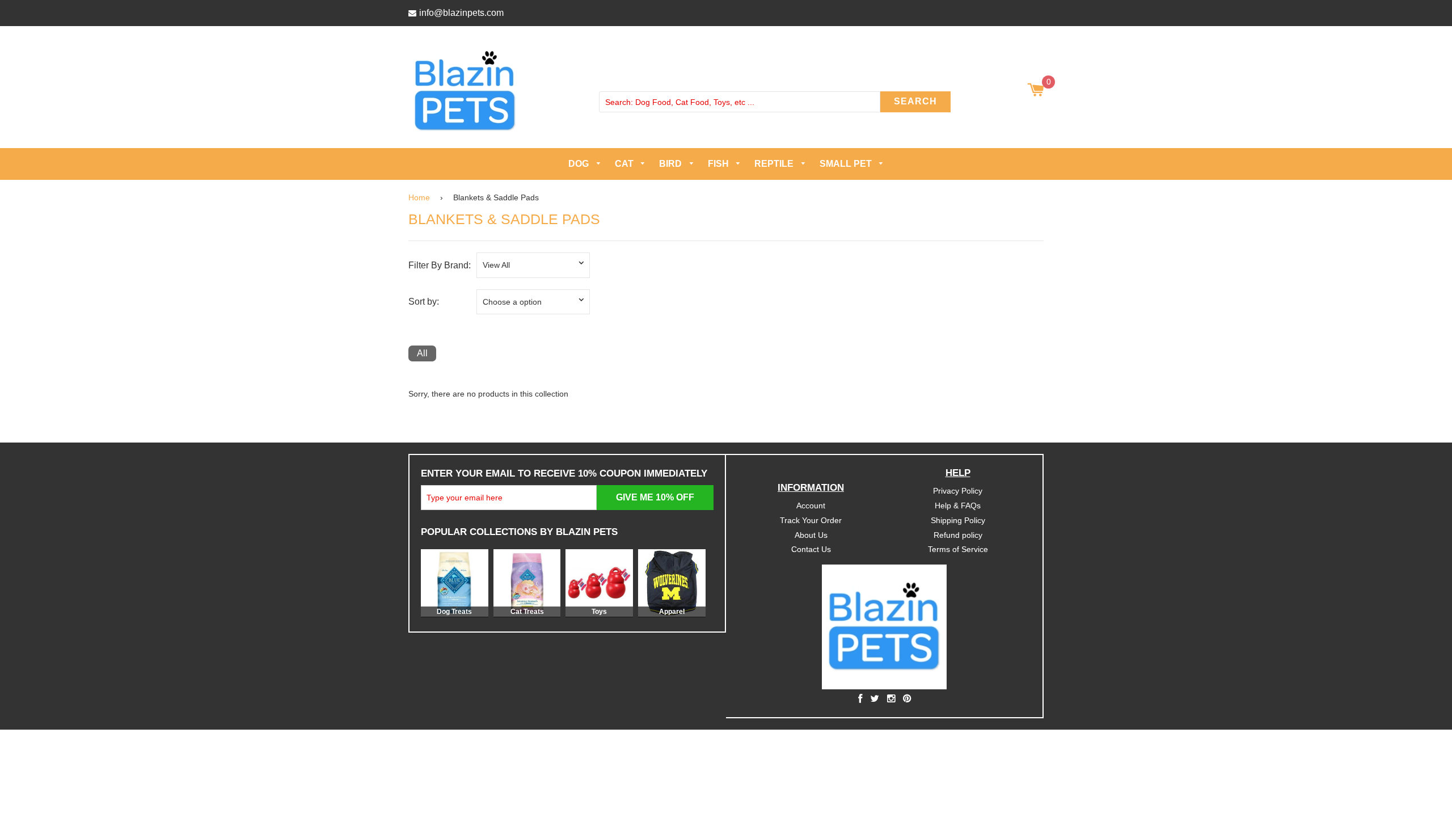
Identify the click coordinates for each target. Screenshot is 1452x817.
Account (810, 504)
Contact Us (811, 549)
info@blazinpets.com (461, 13)
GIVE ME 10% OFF (655, 497)
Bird (671, 164)
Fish (719, 164)
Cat (625, 164)
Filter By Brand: (439, 265)
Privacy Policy (957, 490)
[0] (1035, 90)
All (422, 353)
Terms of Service (958, 549)
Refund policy (958, 534)
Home (419, 196)
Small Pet (847, 164)
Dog (579, 164)
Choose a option (512, 301)
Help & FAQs (958, 504)
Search (915, 101)
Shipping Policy (958, 519)
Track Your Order (811, 519)
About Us (811, 534)
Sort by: (423, 301)
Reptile (775, 164)
